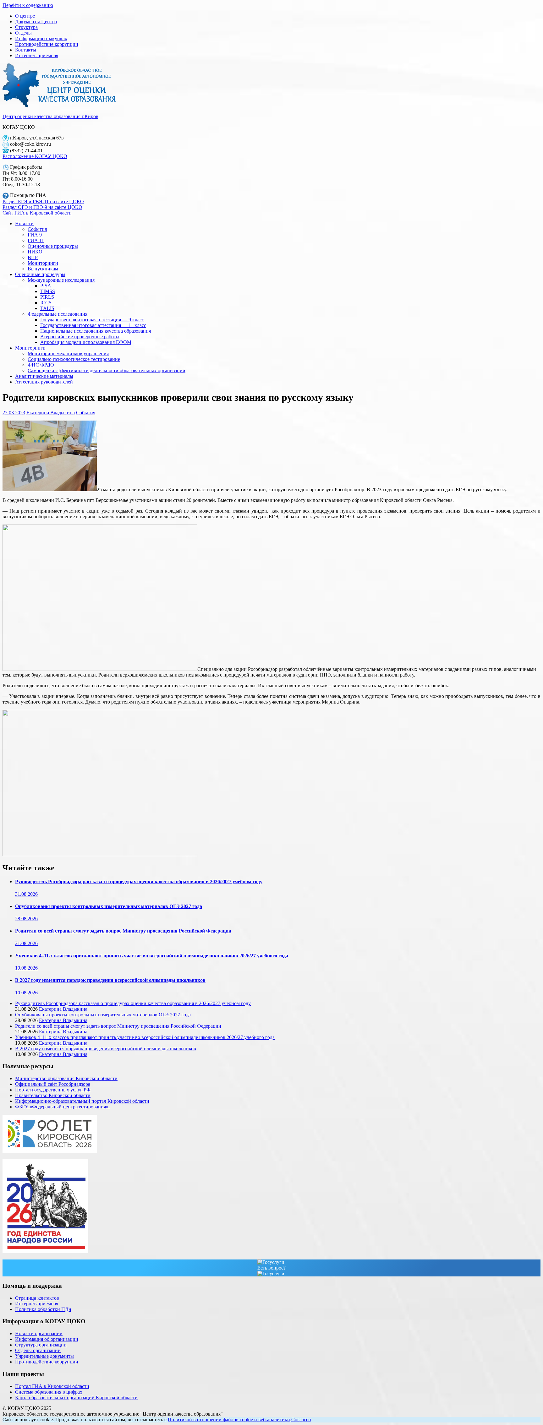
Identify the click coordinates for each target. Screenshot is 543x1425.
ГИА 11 (36, 240)
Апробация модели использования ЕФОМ (85, 342)
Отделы (23, 32)
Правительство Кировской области (52, 1095)
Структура (26, 27)
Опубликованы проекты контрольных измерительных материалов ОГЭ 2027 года (108, 906)
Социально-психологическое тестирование (74, 359)
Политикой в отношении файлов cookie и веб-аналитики (229, 1419)
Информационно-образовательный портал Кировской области (82, 1101)
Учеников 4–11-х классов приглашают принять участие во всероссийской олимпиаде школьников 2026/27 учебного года (151, 955)
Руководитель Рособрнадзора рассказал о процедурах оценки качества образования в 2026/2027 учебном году (138, 881)
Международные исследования (61, 280)
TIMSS (47, 291)
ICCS (46, 302)
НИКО (35, 251)
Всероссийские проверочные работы (79, 336)
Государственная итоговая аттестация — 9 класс (92, 319)
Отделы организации (38, 1350)
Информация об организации (46, 1339)
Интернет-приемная (36, 55)
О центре (25, 16)
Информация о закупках (41, 38)
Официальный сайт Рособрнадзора (52, 1084)
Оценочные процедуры (53, 246)
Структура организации (41, 1344)
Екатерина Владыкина (50, 412)
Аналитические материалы (44, 376)
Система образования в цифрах (48, 1392)
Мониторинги (43, 263)
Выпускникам (43, 268)
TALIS (47, 308)
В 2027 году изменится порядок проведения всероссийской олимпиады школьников (110, 980)
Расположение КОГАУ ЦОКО (35, 156)
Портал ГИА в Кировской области (52, 1386)
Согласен (301, 1419)
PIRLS (47, 297)
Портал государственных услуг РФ (52, 1089)
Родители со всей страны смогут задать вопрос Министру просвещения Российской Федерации (123, 930)
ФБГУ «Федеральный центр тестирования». (62, 1106)
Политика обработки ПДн (43, 1309)
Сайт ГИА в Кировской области (37, 212)
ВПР (33, 257)
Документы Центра (36, 21)
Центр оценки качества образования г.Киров (50, 116)
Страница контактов (37, 1298)
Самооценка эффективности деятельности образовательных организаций (106, 370)
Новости (24, 223)
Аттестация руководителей (44, 381)
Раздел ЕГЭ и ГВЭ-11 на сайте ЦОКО (43, 201)
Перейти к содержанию (28, 5)
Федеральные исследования (57, 314)
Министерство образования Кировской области (66, 1078)
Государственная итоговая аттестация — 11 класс (93, 325)
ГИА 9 (35, 234)
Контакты (25, 49)
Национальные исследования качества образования (95, 331)
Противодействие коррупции (46, 44)
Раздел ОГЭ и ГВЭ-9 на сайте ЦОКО (42, 207)
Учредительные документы (44, 1356)
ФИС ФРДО (41, 364)
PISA (45, 285)
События (37, 229)
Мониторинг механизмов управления (68, 353)
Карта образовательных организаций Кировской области (76, 1397)
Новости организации (39, 1333)
